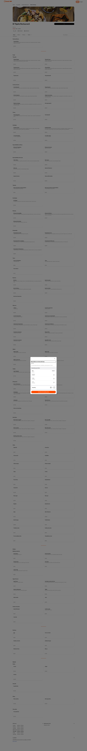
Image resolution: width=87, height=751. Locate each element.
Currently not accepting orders (43, 391)
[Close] (55, 359)
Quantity (34, 387)
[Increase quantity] (54, 387)
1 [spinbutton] (52, 387)
